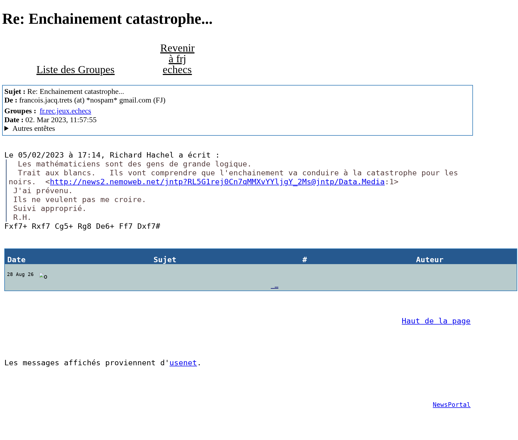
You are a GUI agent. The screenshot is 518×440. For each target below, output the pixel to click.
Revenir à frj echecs (177, 59)
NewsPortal (452, 404)
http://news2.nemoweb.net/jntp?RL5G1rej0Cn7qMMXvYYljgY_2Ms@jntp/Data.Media (217, 181)
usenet (183, 362)
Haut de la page (436, 320)
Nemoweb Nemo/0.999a (98, 128)
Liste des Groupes (75, 69)
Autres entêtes (33, 128)
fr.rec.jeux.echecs (65, 111)
